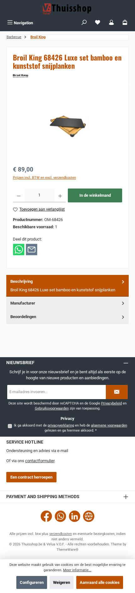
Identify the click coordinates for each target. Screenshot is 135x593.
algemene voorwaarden (109, 425)
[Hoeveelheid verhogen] (60, 195)
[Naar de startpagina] (67, 9)
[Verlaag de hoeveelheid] (18, 195)
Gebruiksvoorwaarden (52, 408)
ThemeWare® (67, 550)
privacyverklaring (61, 425)
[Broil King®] (67, 76)
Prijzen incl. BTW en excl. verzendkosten (44, 178)
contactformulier (39, 460)
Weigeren (61, 582)
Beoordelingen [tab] (23, 316)
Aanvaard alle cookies (100, 582)
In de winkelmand (95, 195)
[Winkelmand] (125, 23)
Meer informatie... (77, 570)
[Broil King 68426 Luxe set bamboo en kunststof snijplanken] (67, 126)
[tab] (67, 286)
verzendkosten (60, 534)
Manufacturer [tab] (22, 303)
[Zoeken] (84, 23)
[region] (67, 125)
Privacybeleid (111, 403)
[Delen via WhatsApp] (19, 249)
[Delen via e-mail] (31, 249)
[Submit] (117, 392)
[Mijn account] (111, 23)
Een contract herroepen (31, 477)
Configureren (32, 582)
